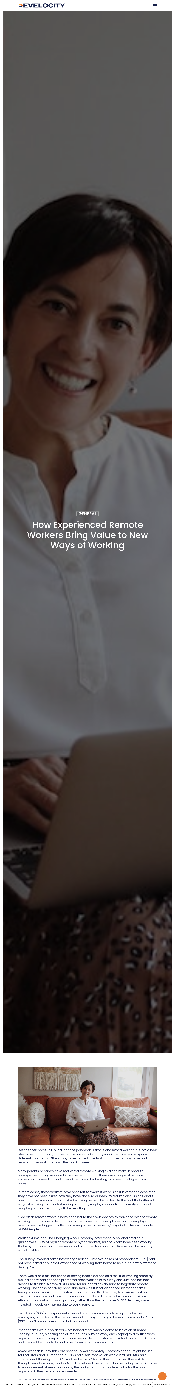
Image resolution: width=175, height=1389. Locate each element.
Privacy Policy (162, 1384)
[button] (155, 5)
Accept (147, 1384)
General (87, 513)
